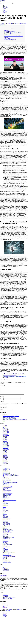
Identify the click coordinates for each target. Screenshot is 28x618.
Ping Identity (6, 30)
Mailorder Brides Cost (7, 532)
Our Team (5, 11)
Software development (7, 544)
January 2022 (5, 444)
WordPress (5, 557)
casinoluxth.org (6, 483)
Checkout (5, 607)
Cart (3, 606)
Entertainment (5, 503)
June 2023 (5, 425)
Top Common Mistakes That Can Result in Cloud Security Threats (12, 33)
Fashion (4, 504)
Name (1, 396)
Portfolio (4, 8)
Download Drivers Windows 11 (9, 500)
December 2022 (6, 431)
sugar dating (5, 549)
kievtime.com (5, 522)
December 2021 (6, 445)
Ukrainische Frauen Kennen (8, 552)
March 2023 (5, 428)
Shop (4, 603)
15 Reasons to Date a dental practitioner (11, 416)
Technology (5, 550)
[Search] (12, 3)
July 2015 (5, 462)
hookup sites (5, 516)
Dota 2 (4, 498)
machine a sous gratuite (7, 529)
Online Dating (5, 536)
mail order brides (6, 531)
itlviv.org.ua (5, 521)
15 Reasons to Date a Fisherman (9, 418)
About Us (5, 6)
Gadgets (4, 511)
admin (15, 23)
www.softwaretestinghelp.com (10, 39)
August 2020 (5, 457)
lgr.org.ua (5, 528)
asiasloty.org (5, 470)
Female (4, 507)
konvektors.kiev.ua (6, 523)
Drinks (4, 501)
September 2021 (6, 449)
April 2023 (5, 427)
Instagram (5, 615)
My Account (5, 604)
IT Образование (6, 519)
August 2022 (5, 436)
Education (5, 502)
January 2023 (5, 430)
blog (3, 476)
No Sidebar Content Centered (9, 597)
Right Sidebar (5, 595)
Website (1, 401)
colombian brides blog (7, 487)
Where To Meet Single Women (9, 556)
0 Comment (19, 23)
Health (4, 515)
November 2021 (6, 446)
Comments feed (6, 569)
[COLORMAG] (3, 575)
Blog (4, 10)
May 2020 (5, 459)
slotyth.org (5, 542)
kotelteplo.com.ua (6, 525)
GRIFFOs (5, 514)
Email (1, 398)
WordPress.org (6, 570)
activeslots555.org (6, 468)
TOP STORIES (6, 551)
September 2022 (6, 435)
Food (4, 509)
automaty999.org (6, 473)
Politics (4, 539)
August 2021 (5, 450)
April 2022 (5, 441)
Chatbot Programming (7, 486)
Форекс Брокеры (6, 560)
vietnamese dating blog (7, 555)
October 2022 (5, 434)
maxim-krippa (5, 534)
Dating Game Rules (7, 494)
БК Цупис (5, 558)
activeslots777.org (6, 469)
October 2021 (5, 448)
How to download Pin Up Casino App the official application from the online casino (13, 374)
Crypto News (5, 488)
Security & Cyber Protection (9, 31)
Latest (4, 527)
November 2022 (6, 432)
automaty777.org (6, 471)
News (4, 535)
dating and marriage (7, 490)
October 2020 (5, 456)
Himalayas (10, 609)
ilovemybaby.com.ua (7, 518)
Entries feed (5, 568)
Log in (4, 567)
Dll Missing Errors (6, 497)
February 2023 (6, 429)
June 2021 (5, 452)
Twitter (4, 614)
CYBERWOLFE (7, 34)
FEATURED (5, 505)
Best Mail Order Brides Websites (9, 474)
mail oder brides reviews (8, 530)
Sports (4, 545)
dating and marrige (6, 491)
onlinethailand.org (6, 538)
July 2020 (5, 458)
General (4, 512)
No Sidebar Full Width (7, 598)
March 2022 (5, 442)
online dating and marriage (8, 537)
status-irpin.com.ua (6, 546)
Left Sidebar (5, 596)
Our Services (5, 7)
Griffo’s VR (5, 414)
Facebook (5, 612)
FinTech (4, 508)
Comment (2, 385)
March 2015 (5, 463)
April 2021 (5, 455)
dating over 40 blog (7, 495)
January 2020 (5, 460)
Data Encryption (7, 38)
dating (4, 489)
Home (4, 5)
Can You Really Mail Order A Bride (10, 482)
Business (4, 481)
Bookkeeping (5, 477)
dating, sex (5, 496)
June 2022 (5, 438)
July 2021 (5, 451)
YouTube (4, 616)
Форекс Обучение (7, 562)
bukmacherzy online (7, 480)
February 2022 (6, 443)
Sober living (5, 543)
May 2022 (5, 439)
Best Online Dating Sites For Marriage (10, 475)
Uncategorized (6, 553)
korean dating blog (6, 524)
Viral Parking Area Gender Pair (9, 417)
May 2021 (5, 453)
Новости (4, 559)
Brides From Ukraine (7, 479)
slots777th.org (5, 541)
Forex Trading (5, 510)
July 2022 (5, 437)
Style (4, 548)
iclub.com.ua (5, 517)
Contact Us (5, 12)
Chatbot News (6, 484)
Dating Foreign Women (7, 493)
